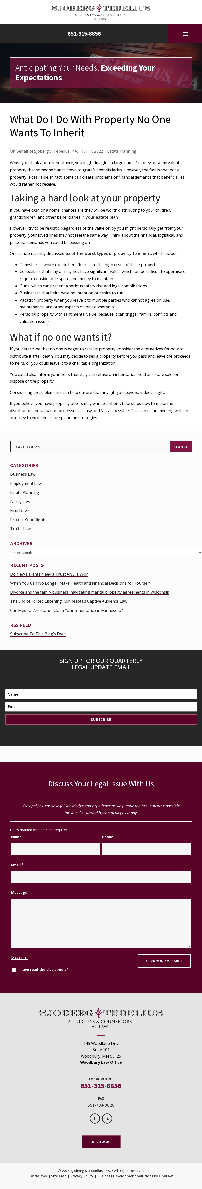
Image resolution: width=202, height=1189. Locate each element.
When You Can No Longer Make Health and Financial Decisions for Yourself (80, 583)
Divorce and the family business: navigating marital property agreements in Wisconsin (89, 592)
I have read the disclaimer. (43, 969)
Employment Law (26, 483)
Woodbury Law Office (101, 1062)
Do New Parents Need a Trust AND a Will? (49, 574)
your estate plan (102, 217)
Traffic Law (20, 528)
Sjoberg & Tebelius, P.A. (56, 151)
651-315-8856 (84, 34)
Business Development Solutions (125, 1176)
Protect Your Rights (28, 519)
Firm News (20, 510)
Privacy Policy (81, 1176)
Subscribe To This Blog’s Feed (38, 634)
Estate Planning (121, 151)
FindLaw (166, 1176)
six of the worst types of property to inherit (108, 253)
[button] (185, 33)
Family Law (20, 501)
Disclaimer (19, 957)
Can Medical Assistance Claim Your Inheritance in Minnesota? (66, 610)
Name (16, 836)
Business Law (22, 474)
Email (17, 864)
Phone (107, 836)
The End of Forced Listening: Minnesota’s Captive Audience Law (68, 601)
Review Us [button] (101, 1141)
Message (19, 892)
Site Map (59, 1176)
